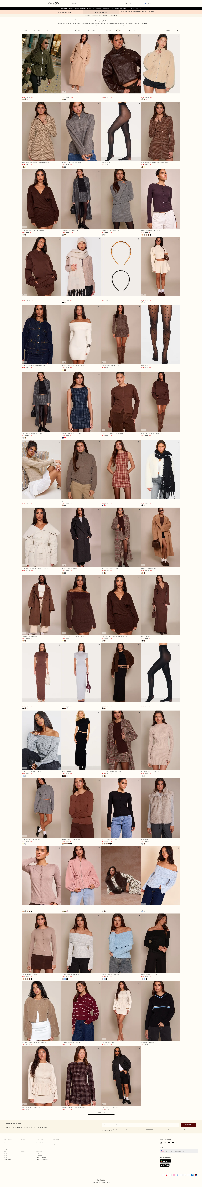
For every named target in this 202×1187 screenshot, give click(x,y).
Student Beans (7, 1159)
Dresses (103, 26)
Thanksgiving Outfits (76, 19)
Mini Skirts (124, 26)
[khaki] (25, 99)
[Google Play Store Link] (165, 1161)
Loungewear (117, 26)
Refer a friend (55, 1147)
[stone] (23, 99)
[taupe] (144, 235)
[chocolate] (25, 235)
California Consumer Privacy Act (43, 1159)
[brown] (23, 167)
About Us (22, 1142)
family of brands (149, 1129)
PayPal (5, 1153)
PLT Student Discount (24, 1145)
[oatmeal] (105, 235)
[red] (65, 438)
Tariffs (38, 1153)
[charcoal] (65, 99)
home (54, 19)
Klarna (5, 1155)
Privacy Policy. (109, 1130)
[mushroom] (63, 167)
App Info (38, 1149)
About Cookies (40, 1147)
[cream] (25, 167)
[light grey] (63, 979)
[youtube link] (169, 1142)
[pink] (27, 99)
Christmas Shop (88, 26)
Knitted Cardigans (80, 26)
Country (162, 1147)
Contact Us (22, 1151)
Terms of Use (39, 1155)
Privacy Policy (39, 1145)
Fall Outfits (72, 26)
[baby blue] (23, 776)
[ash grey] (27, 708)
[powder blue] (65, 979)
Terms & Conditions (41, 1142)
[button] (145, 3)
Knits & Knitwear (110, 26)
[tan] (142, 573)
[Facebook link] (165, 1142)
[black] (150, 235)
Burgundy (130, 26)
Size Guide (6, 1147)
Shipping (6, 1149)
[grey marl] (144, 302)
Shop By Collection (67, 19)
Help (5, 1142)
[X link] (177, 1142)
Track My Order (56, 1145)
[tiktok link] (173, 1142)
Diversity (22, 1147)
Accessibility (39, 1151)
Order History (55, 1142)
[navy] (63, 438)
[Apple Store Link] (165, 1165)
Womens (59, 19)
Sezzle (5, 1157)
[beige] (23, 235)
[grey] (63, 235)
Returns (6, 1145)
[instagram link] (161, 1142)
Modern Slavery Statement (26, 1149)
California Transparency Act (42, 1157)
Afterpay (6, 1151)
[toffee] (142, 235)
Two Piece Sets (97, 26)
